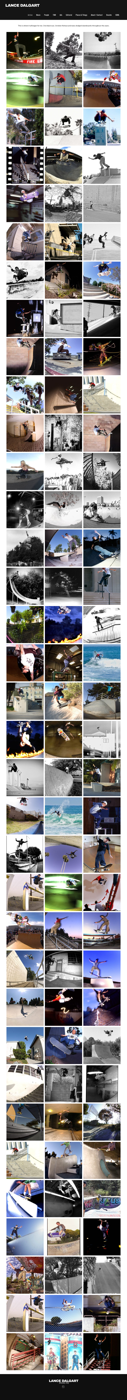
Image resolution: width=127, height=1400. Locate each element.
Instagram (63, 1387)
